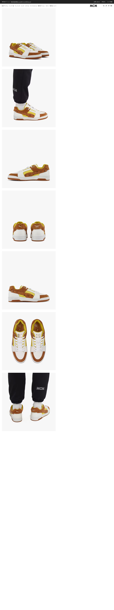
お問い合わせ (97, 1)
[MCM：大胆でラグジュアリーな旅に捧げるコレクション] (93, 6)
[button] (29, 37)
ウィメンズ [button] (17, 5)
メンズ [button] (22, 5)
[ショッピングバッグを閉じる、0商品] (111, 5)
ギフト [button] (47, 5)
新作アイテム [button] (5, 5)
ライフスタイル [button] (33, 5)
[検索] (103, 5)
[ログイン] (106, 5)
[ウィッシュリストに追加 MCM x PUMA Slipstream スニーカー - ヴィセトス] (101, 10)
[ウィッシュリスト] (108, 5)
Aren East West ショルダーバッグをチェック (21, 1)
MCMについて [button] (53, 5)
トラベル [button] (27, 5)
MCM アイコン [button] (41, 5)
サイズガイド (71, 22)
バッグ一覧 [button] (11, 5)
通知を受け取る (84, 30)
